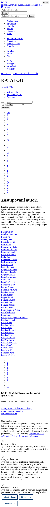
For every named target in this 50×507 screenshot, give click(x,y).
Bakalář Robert (7, 305)
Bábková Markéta (9, 247)
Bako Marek (6, 315)
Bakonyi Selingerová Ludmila (14, 317)
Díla (8, 56)
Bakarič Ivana (7, 307)
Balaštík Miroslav (9, 342)
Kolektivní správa (14, 94)
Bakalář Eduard (8, 300)
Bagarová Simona (9, 269)
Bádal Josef (6, 257)
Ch (8, 140)
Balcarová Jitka (8, 355)
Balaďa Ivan (6, 327)
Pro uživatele (12, 46)
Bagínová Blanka (8, 272)
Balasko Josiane (8, 337)
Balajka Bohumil (8, 330)
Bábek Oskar (7, 232)
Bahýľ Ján (5, 279)
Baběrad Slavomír (9, 234)
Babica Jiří (5, 237)
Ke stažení (11, 66)
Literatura (11, 31)
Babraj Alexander (9, 252)
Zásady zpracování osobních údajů (16, 408)
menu (45, 3)
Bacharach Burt (8, 285)
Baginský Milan (8, 274)
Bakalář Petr (6, 302)
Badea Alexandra (8, 262)
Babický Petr (6, 239)
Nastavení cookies (9, 413)
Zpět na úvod (12, 21)
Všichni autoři (13, 92)
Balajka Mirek (7, 332)
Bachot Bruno (7, 287)
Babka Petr (6, 244)
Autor (3, 102)
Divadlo (10, 26)
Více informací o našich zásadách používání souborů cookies (22, 434)
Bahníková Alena (8, 277)
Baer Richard (7, 264)
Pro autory (11, 41)
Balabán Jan (6, 322)
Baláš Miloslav (7, 340)
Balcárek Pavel (7, 353)
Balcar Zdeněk (7, 347)
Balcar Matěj (6, 345)
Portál (7, 7)
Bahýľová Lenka (8, 282)
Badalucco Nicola (9, 259)
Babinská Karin (8, 242)
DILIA (4, 2)
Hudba (10, 28)
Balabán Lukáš (7, 325)
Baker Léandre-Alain (10, 310)
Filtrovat (5, 108)
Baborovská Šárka (9, 249)
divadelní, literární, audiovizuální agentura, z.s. (21, 5)
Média (9, 33)
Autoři (9, 53)
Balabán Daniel (8, 320)
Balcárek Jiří (6, 350)
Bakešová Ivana (8, 312)
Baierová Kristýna (9, 290)
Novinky (10, 64)
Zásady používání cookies (12, 411)
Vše (8, 112)
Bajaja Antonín (7, 292)
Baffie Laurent (7, 267)
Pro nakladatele (13, 43)
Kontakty (11, 69)
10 (8, 382)
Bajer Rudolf (6, 295)
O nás (9, 61)
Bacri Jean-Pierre (8, 254)
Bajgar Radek (7, 297)
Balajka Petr (6, 335)
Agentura (11, 97)
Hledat (4, 13)
